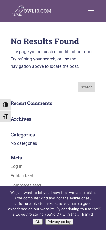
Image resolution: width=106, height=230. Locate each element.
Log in (17, 166)
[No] (99, 208)
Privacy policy (59, 221)
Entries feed (22, 175)
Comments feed (26, 185)
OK (37, 221)
